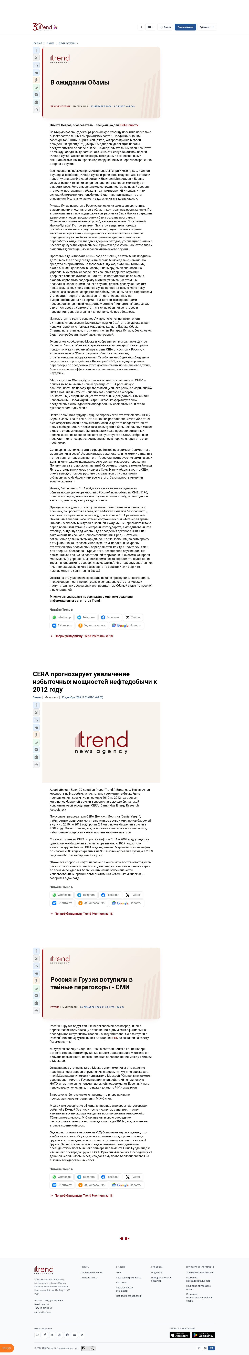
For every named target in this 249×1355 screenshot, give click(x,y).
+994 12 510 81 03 (43, 1308)
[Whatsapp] (37, 1335)
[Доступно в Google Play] (203, 1335)
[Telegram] (67, 1335)
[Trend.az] (45, 27)
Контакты (121, 1282)
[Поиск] (141, 27)
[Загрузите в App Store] (180, 1335)
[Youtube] (60, 1335)
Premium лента (89, 1277)
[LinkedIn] (75, 1335)
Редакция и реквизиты (128, 1277)
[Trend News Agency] (43, 1270)
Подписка (156, 1272)
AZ (205, 1348)
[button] (36, 50)
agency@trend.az (42, 1312)
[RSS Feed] (82, 1335)
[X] (52, 1335)
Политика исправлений (129, 1296)
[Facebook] (45, 1335)
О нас (119, 1272)
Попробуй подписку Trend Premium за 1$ (83, 636)
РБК (115, 1038)
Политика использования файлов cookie (199, 1297)
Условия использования (200, 1272)
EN (199, 1348)
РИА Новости (128, 125)
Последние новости (91, 1272)
